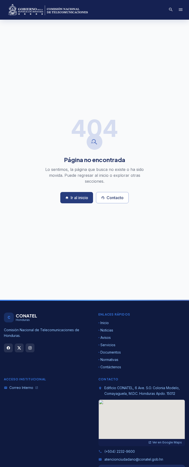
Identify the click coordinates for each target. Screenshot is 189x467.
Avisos (105, 337)
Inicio (104, 323)
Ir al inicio (76, 197)
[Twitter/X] (19, 347)
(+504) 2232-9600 (116, 451)
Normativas (109, 359)
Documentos (110, 352)
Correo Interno (21, 387)
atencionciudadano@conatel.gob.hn (130, 459)
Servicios (107, 345)
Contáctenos (110, 367)
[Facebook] (8, 347)
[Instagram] (30, 347)
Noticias (106, 330)
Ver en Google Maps (165, 442)
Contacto (112, 197)
